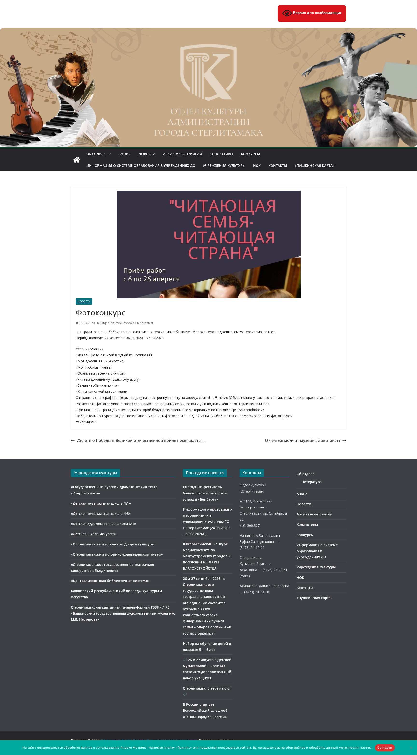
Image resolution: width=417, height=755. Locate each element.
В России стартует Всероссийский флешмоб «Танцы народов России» (205, 710)
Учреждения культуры (224, 165)
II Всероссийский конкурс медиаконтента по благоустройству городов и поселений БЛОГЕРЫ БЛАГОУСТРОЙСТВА (207, 556)
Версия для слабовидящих (317, 13)
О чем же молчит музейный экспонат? (302, 440)
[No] (411, 747)
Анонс (124, 154)
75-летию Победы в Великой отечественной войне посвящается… (141, 440)
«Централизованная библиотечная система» (110, 580)
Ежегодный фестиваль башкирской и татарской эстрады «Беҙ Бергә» (205, 493)
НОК (257, 165)
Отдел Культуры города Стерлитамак (126, 323)
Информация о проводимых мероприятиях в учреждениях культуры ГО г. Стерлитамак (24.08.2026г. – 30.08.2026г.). (207, 521)
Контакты (277, 165)
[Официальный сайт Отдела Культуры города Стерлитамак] (208, 31)
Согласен (384, 747)
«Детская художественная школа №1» (103, 523)
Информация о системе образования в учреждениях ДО (140, 165)
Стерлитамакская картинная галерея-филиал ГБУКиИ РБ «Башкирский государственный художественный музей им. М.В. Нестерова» (123, 613)
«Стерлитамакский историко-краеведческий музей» (117, 554)
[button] (108, 154)
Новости (147, 154)
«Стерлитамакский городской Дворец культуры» (113, 544)
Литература (311, 481)
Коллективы (221, 154)
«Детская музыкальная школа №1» (101, 503)
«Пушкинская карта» (314, 165)
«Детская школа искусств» (94, 533)
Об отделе (95, 154)
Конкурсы (250, 154)
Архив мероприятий (182, 154)
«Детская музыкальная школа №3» (101, 513)
